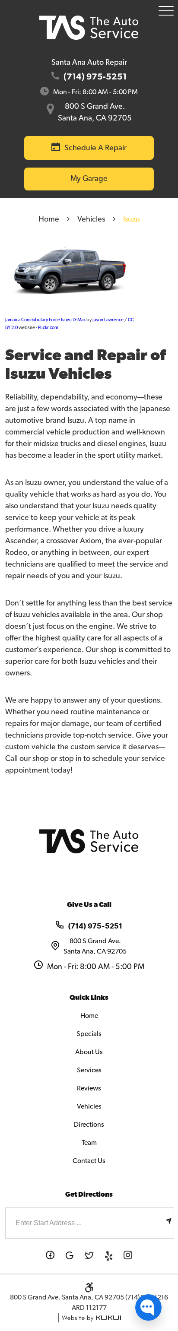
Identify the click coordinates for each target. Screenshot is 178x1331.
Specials (89, 1033)
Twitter (89, 1256)
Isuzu (131, 219)
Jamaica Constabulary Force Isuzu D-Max (45, 319)
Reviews (89, 1088)
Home (48, 219)
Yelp (108, 1256)
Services (89, 1070)
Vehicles (91, 219)
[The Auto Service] (89, 27)
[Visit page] (168, 1223)
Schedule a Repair (95, 148)
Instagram (128, 1256)
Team (89, 1142)
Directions (89, 1124)
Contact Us (89, 1160)
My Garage (89, 179)
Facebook (50, 1256)
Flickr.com (48, 327)
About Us (89, 1052)
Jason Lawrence (108, 319)
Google (69, 1256)
